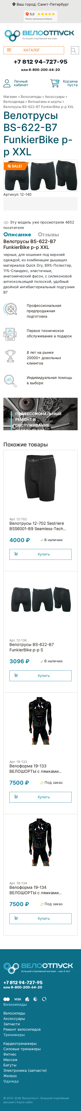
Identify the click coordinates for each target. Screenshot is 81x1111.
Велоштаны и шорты (44, 101)
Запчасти (11, 1024)
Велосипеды (31, 96)
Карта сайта (25, 1102)
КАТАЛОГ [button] (32, 50)
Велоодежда (13, 101)
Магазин (10, 96)
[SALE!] (40, 175)
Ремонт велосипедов (22, 1029)
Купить (44, 554)
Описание (17, 234)
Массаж (10, 1059)
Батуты (9, 1065)
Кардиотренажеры (20, 1043)
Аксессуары (55, 96)
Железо (10, 1076)
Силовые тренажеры (22, 1049)
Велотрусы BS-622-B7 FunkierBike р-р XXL (38, 107)
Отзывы (48, 234)
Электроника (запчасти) (25, 1070)
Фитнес (9, 1054)
